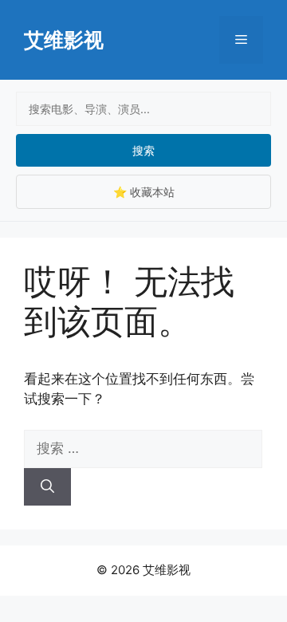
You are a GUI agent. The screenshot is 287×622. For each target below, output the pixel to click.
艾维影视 (64, 40)
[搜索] (47, 487)
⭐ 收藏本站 (144, 192)
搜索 (143, 150)
